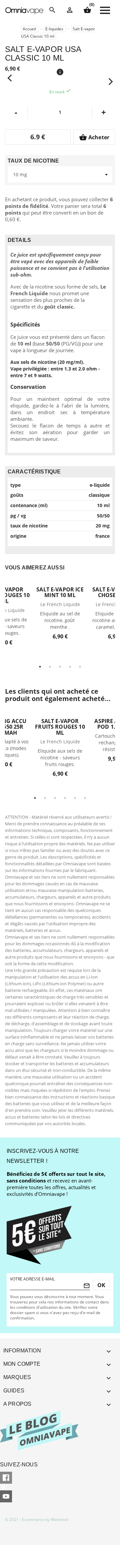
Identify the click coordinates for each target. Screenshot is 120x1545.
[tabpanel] (60, 609)
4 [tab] (70, 666)
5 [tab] (80, 666)
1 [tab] (40, 666)
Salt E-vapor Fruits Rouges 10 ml (60, 726)
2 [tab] (50, 666)
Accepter (79, 1528)
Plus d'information (34, 1529)
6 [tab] (85, 798)
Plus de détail (60, 581)
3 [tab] (60, 666)
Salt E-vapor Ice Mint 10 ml (60, 592)
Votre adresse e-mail (32, 1279)
